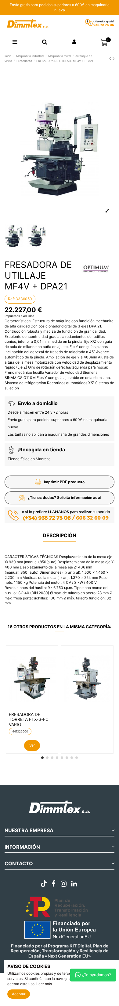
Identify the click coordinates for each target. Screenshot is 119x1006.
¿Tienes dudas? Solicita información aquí (64, 497)
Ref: (11, 298)
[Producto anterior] (111, 58)
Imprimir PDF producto (64, 482)
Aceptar (18, 994)
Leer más (44, 983)
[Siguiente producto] (113, 58)
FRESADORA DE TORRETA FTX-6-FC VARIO (29, 719)
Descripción (59, 535)
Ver (32, 745)
